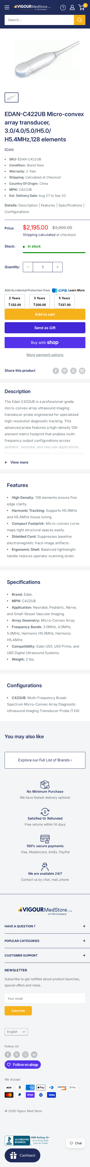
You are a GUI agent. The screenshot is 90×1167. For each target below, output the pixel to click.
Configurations (17, 212)
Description (28, 205)
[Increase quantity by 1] (57, 267)
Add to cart (45, 314)
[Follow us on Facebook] (8, 1054)
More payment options (45, 355)
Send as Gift (45, 327)
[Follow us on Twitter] (16, 1054)
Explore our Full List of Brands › (45, 760)
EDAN (9, 150)
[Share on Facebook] (56, 370)
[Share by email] (82, 370)
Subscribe (18, 1010)
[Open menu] (7, 7)
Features (48, 205)
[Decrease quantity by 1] (28, 267)
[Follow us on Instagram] (25, 1054)
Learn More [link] (76, 290)
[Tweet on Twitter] (73, 370)
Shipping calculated (39, 234)
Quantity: (12, 267)
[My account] (63, 7)
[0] (81, 7)
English (12, 1031)
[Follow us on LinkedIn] (34, 1054)
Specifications (70, 205)
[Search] (79, 20)
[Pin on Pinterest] (64, 370)
